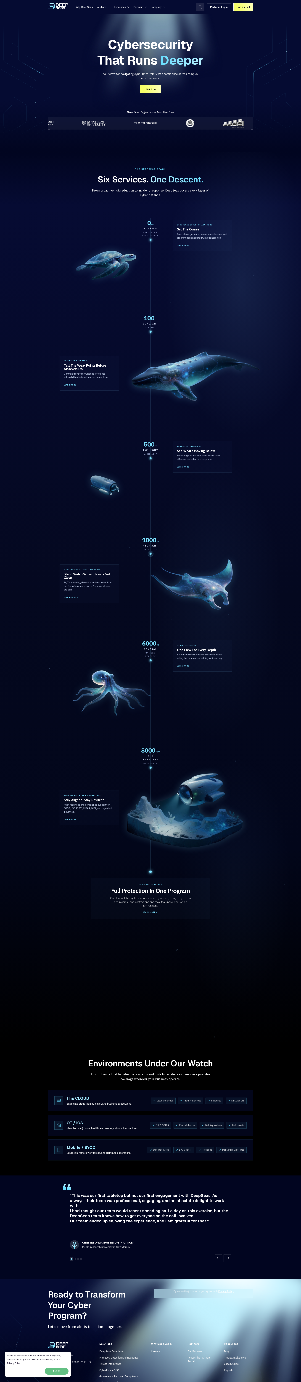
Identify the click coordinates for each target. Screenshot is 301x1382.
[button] (218, 1258)
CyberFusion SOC (109, 1370)
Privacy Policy (13, 1363)
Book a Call (243, 7)
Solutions (101, 7)
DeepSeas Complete (111, 1351)
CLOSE (56, 1371)
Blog (226, 1351)
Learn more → (184, 245)
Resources (120, 7)
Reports (228, 1370)
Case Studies (231, 1363)
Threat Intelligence (110, 1363)
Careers (155, 1351)
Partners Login (219, 7)
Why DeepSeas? (162, 1343)
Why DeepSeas (84, 7)
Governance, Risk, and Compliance (118, 1376)
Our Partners (195, 1351)
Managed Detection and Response (118, 1357)
